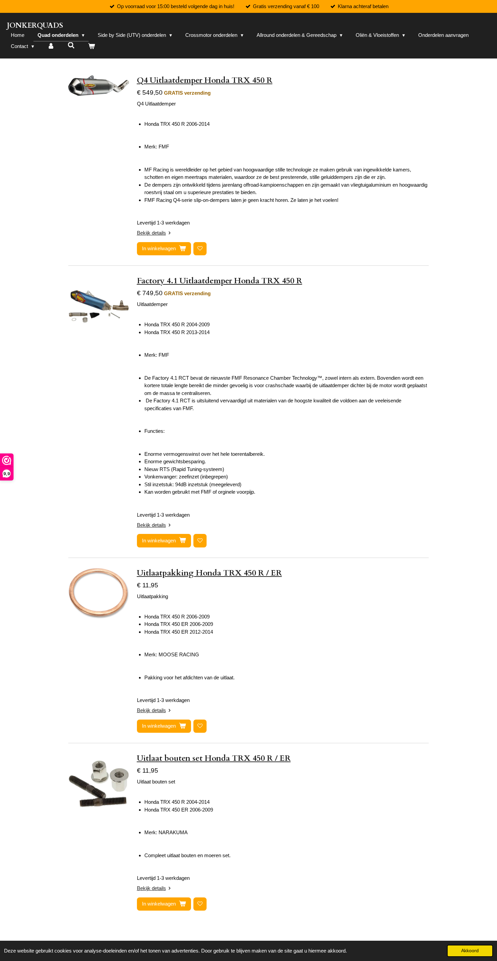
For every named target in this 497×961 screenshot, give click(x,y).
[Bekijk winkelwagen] (91, 46)
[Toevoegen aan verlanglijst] (200, 248)
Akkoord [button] (470, 950)
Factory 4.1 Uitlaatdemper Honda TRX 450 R (219, 280)
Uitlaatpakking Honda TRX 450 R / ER (209, 573)
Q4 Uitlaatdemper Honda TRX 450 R (205, 80)
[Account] (50, 46)
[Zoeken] (71, 45)
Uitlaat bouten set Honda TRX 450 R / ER (214, 758)
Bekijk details (151, 233)
